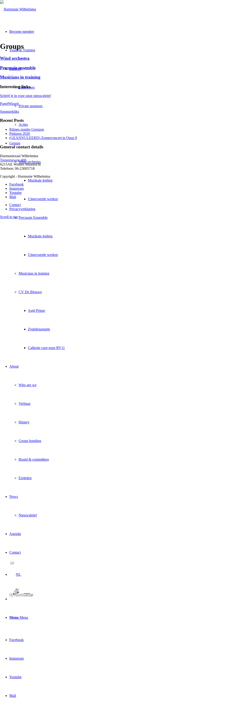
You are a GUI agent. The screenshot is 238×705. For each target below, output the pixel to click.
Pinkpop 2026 (19, 134)
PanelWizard (9, 104)
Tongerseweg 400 (13, 160)
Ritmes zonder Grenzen (26, 129)
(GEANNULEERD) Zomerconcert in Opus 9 (43, 138)
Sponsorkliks (9, 111)
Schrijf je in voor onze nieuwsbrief (25, 96)
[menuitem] (123, 245)
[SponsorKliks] (21, 599)
